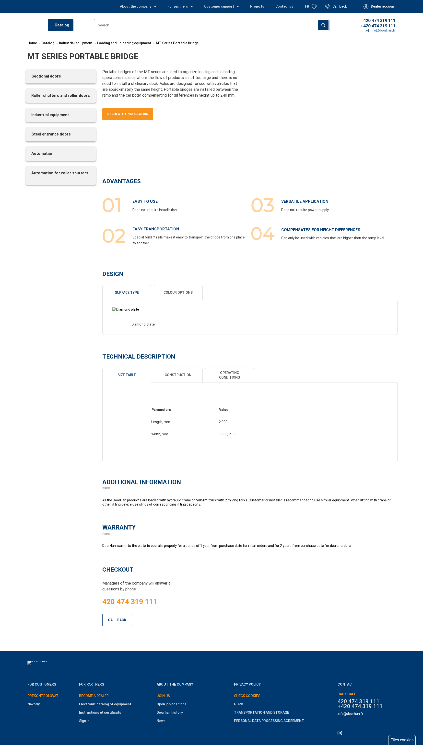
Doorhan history (170, 712)
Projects (257, 6)
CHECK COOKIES (247, 696)
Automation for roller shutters (59, 173)
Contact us (284, 6)
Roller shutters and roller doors (60, 95)
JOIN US (163, 696)
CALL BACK (117, 620)
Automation (42, 153)
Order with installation (127, 114)
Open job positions (172, 704)
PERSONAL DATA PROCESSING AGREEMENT (269, 721)
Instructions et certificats (100, 712)
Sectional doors (46, 76)
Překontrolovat (43, 696)
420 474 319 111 (379, 20)
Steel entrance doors (51, 134)
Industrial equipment (50, 115)
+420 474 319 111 (378, 25)
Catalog (62, 25)
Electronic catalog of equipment (105, 704)
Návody (33, 704)
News (161, 721)
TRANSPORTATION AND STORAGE (261, 712)
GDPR (238, 704)
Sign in (84, 721)
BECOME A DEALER (94, 696)
